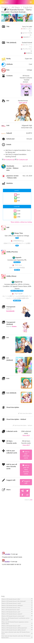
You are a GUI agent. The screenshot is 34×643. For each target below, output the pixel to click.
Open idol (22, 103)
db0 (31, 499)
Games (5, 7)
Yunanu (14, 326)
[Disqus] (17, 527)
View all (25, 435)
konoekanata (10, 311)
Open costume (25, 84)
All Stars (16, 7)
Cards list (27, 7)
